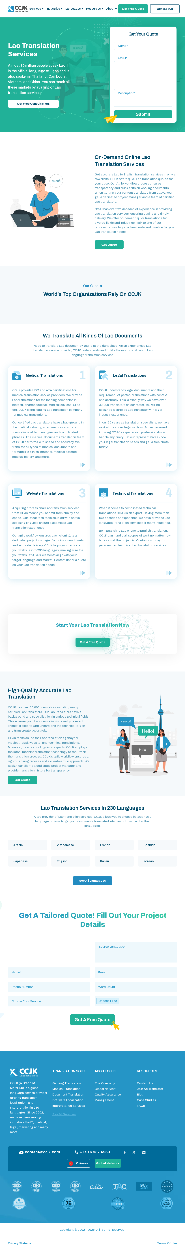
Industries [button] (53, 8)
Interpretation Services (68, 1105)
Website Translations (45, 493)
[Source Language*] (135, 947)
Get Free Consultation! (33, 103)
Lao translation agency (57, 738)
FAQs (141, 1105)
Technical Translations (133, 493)
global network (107, 1163)
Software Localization (67, 1100)
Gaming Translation (66, 1083)
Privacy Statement (21, 1243)
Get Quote (109, 244)
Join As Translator (150, 1089)
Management (104, 1100)
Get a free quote (92, 642)
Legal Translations (129, 375)
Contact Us (165, 8)
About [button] (110, 8)
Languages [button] (73, 8)
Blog (140, 1094)
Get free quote (133, 8)
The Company (105, 1083)
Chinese (82, 1163)
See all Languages (92, 880)
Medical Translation (66, 1089)
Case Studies (146, 1100)
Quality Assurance (108, 1094)
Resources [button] (93, 8)
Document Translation (68, 1094)
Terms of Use (167, 1243)
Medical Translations (44, 375)
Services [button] (35, 8)
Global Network (105, 1089)
